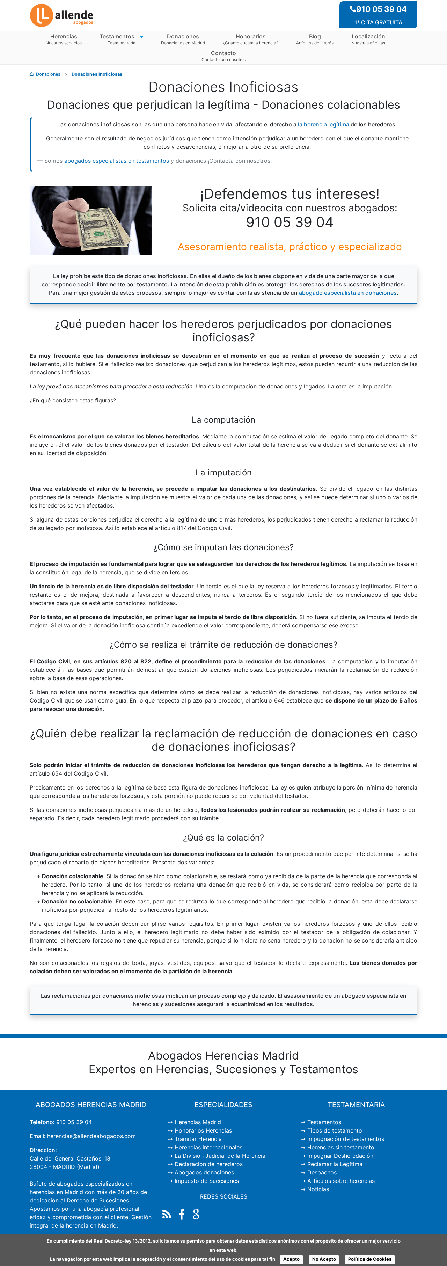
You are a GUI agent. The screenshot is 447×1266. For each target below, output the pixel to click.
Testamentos (117, 36)
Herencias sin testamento (340, 1147)
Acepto (291, 1259)
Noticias (318, 1189)
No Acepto (324, 1259)
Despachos (322, 1172)
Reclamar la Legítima (334, 1163)
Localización (368, 36)
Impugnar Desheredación (340, 1155)
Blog (315, 36)
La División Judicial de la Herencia (220, 1155)
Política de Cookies (369, 1259)
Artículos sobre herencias (341, 1180)
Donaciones (183, 36)
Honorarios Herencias (203, 1130)
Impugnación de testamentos (345, 1138)
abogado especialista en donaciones (348, 292)
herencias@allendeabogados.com (91, 1136)
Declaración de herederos (209, 1163)
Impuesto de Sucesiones (207, 1180)
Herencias (63, 36)
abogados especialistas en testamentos (116, 160)
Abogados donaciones (204, 1172)
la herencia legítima (323, 124)
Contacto (223, 53)
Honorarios (251, 36)
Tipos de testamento (334, 1130)
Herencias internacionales (208, 1147)
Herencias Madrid (198, 1122)
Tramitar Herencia (198, 1138)
